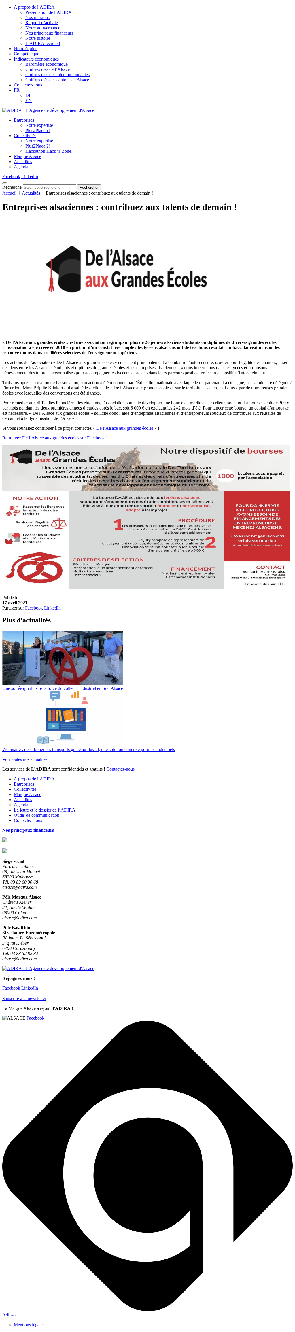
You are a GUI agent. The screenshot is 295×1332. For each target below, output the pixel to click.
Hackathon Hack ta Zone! (49, 151)
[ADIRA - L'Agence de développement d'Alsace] (48, 110)
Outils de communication (36, 815)
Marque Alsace (27, 156)
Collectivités (25, 135)
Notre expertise (39, 125)
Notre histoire (37, 38)
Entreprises (24, 120)
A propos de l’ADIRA (34, 7)
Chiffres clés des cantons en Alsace (57, 79)
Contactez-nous (120, 769)
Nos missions (37, 17)
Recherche (12, 187)
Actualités (23, 161)
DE (28, 95)
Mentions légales (29, 1324)
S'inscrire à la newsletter (24, 998)
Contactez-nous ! (29, 84)
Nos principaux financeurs (49, 33)
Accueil (9, 192)
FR (17, 90)
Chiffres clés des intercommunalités (57, 74)
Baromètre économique (46, 64)
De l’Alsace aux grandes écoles (124, 428)
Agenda (21, 166)
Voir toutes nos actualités (24, 759)
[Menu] (4, 183)
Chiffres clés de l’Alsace (47, 69)
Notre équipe (25, 48)
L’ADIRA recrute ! (42, 43)
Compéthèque (26, 53)
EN (28, 100)
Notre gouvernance (42, 27)
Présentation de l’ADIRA (48, 12)
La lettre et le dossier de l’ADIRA (44, 809)
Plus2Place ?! (37, 130)
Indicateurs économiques (36, 58)
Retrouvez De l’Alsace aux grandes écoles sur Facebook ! (54, 437)
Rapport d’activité (41, 22)
